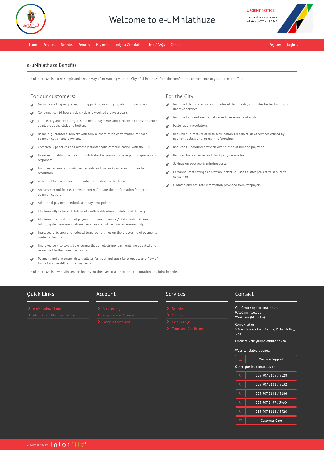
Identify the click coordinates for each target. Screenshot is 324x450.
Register (275, 45)
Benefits (67, 45)
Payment (102, 45)
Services (49, 45)
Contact (176, 45)
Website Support (271, 359)
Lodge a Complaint (128, 45)
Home (33, 45)
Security (84, 45)
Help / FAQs (156, 45)
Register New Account (118, 315)
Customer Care (271, 420)
